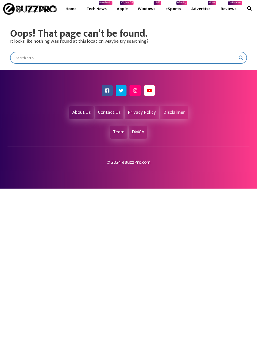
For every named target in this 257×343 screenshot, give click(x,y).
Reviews (231, 6)
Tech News (99, 6)
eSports (175, 6)
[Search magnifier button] (240, 57)
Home (71, 8)
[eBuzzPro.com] (31, 9)
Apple (125, 6)
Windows (149, 6)
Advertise (203, 6)
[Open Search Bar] (249, 9)
